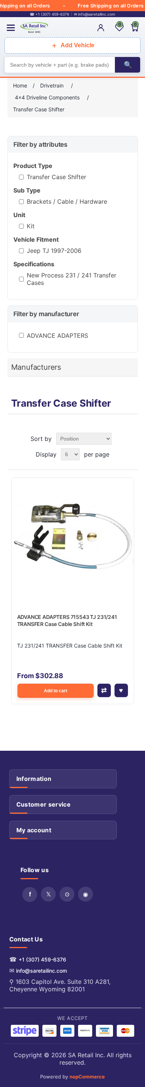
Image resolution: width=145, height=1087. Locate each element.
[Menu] (10, 27)
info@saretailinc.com (41, 970)
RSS (66, 894)
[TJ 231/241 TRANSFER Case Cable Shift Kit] (73, 539)
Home (20, 85)
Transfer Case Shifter (56, 177)
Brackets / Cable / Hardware (67, 201)
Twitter (48, 894)
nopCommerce (87, 1077)
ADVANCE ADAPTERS (57, 335)
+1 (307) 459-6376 (42, 959)
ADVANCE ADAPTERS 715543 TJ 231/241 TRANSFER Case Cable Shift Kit (67, 620)
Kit (31, 226)
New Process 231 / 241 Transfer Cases (71, 278)
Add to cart (55, 690)
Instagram (85, 894)
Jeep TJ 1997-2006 (54, 250)
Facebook (29, 894)
